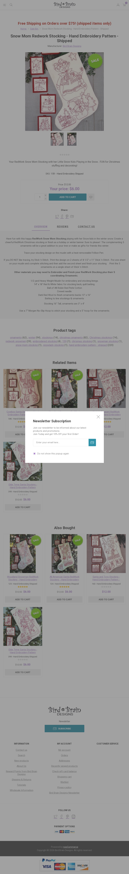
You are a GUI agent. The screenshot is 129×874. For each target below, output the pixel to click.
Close (98, 416)
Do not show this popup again (53, 453)
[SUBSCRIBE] (92, 442)
